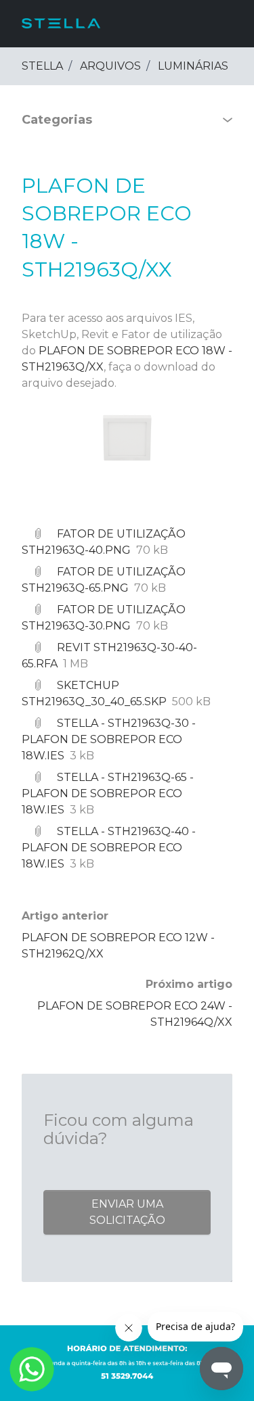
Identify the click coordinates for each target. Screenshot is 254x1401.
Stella (42, 66)
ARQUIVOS (110, 66)
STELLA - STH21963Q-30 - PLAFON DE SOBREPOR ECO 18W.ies (109, 739)
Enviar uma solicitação (127, 1212)
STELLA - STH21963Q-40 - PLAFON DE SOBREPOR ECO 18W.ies (109, 847)
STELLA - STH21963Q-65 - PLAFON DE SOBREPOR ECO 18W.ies (108, 793)
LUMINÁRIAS (193, 66)
